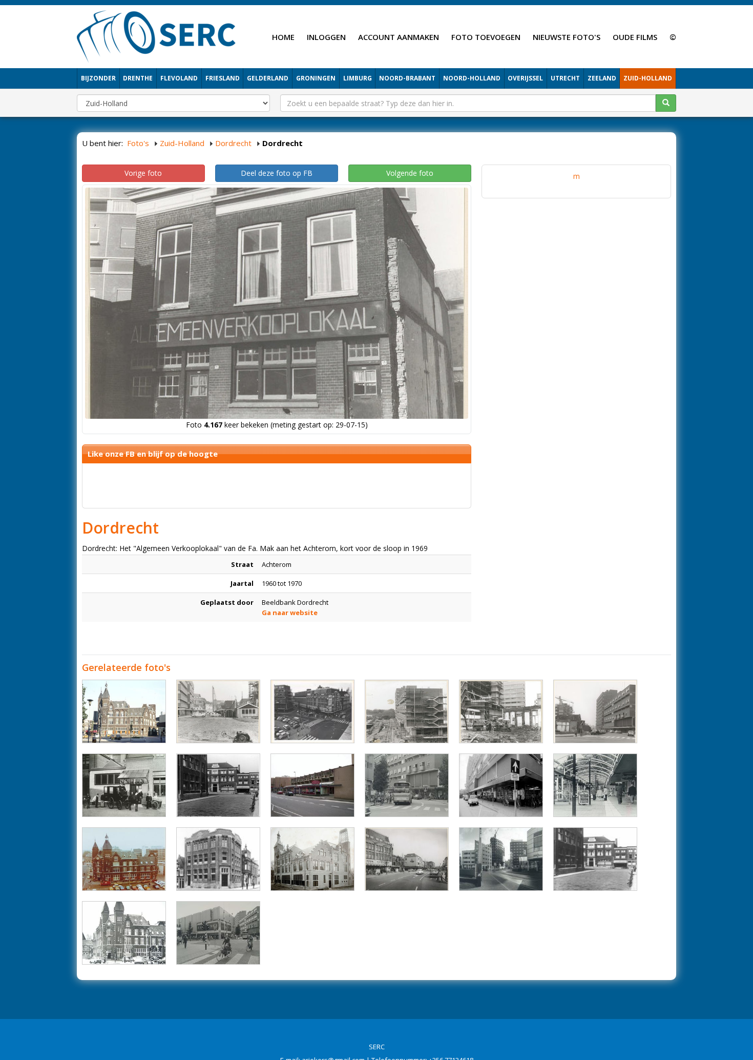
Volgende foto (409, 173)
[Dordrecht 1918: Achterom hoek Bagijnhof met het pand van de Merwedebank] (218, 859)
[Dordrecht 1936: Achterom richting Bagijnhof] (595, 859)
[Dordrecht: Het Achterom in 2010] (312, 785)
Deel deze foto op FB (276, 173)
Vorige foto (143, 173)
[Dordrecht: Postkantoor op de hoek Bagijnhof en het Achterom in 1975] (124, 859)
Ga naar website (290, 612)
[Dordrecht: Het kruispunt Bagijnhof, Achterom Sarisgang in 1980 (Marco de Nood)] (218, 933)
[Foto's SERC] (156, 35)
